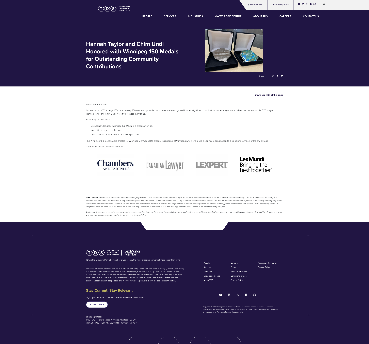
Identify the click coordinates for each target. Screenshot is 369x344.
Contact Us (311, 16)
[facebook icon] (311, 5)
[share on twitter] (271, 76)
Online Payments (280, 4)
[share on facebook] (276, 76)
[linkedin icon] (303, 5)
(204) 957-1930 (255, 4)
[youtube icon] (299, 5)
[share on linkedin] (280, 76)
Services (170, 16)
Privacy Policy (237, 280)
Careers (285, 16)
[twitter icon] (306, 5)
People (147, 16)
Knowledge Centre (228, 16)
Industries (195, 16)
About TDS (260, 16)
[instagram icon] (315, 5)
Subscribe (97, 304)
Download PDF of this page (268, 95)
